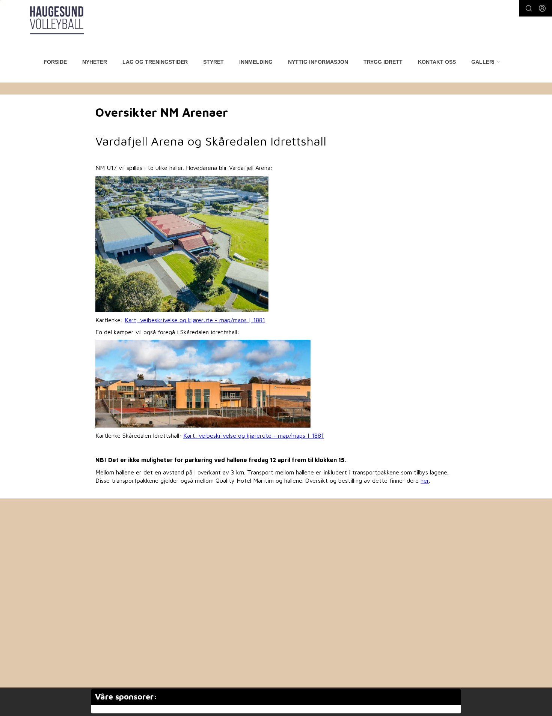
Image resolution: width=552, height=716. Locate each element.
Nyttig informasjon (318, 62)
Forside (55, 62)
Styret (213, 62)
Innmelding (256, 62)
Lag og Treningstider (155, 62)
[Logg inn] (542, 8)
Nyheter (94, 62)
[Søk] (528, 8)
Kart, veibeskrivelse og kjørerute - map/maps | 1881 (195, 320)
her (425, 480)
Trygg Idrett (383, 62)
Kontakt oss (437, 62)
